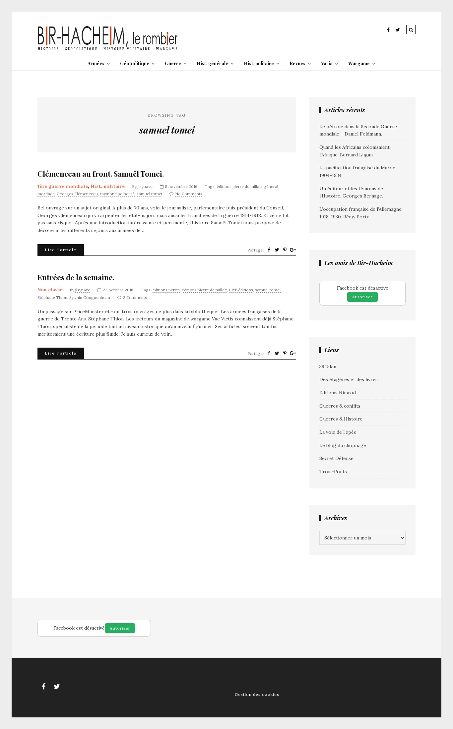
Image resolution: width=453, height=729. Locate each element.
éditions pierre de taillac (239, 186)
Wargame (359, 63)
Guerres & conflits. (340, 406)
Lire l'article (61, 249)
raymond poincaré (117, 193)
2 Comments (135, 297)
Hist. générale (212, 63)
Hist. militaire (259, 63)
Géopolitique (134, 63)
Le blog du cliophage (342, 445)
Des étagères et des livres (348, 379)
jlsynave (145, 186)
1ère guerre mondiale (62, 186)
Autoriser (362, 296)
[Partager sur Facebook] (269, 249)
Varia (327, 63)
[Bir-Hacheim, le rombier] (107, 50)
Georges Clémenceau (77, 193)
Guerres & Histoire (340, 419)
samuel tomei (149, 193)
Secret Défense (336, 458)
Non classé (49, 290)
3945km (327, 366)
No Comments (188, 193)
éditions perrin (166, 289)
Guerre (173, 63)
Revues (297, 63)
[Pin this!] (285, 249)
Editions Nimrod (337, 393)
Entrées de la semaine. (75, 277)
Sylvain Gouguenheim (89, 297)
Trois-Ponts (333, 472)
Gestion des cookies (257, 694)
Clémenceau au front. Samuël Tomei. (100, 174)
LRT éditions (241, 289)
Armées (96, 63)
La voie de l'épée (337, 432)
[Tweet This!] (277, 249)
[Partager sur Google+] (293, 249)
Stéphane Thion (52, 297)
